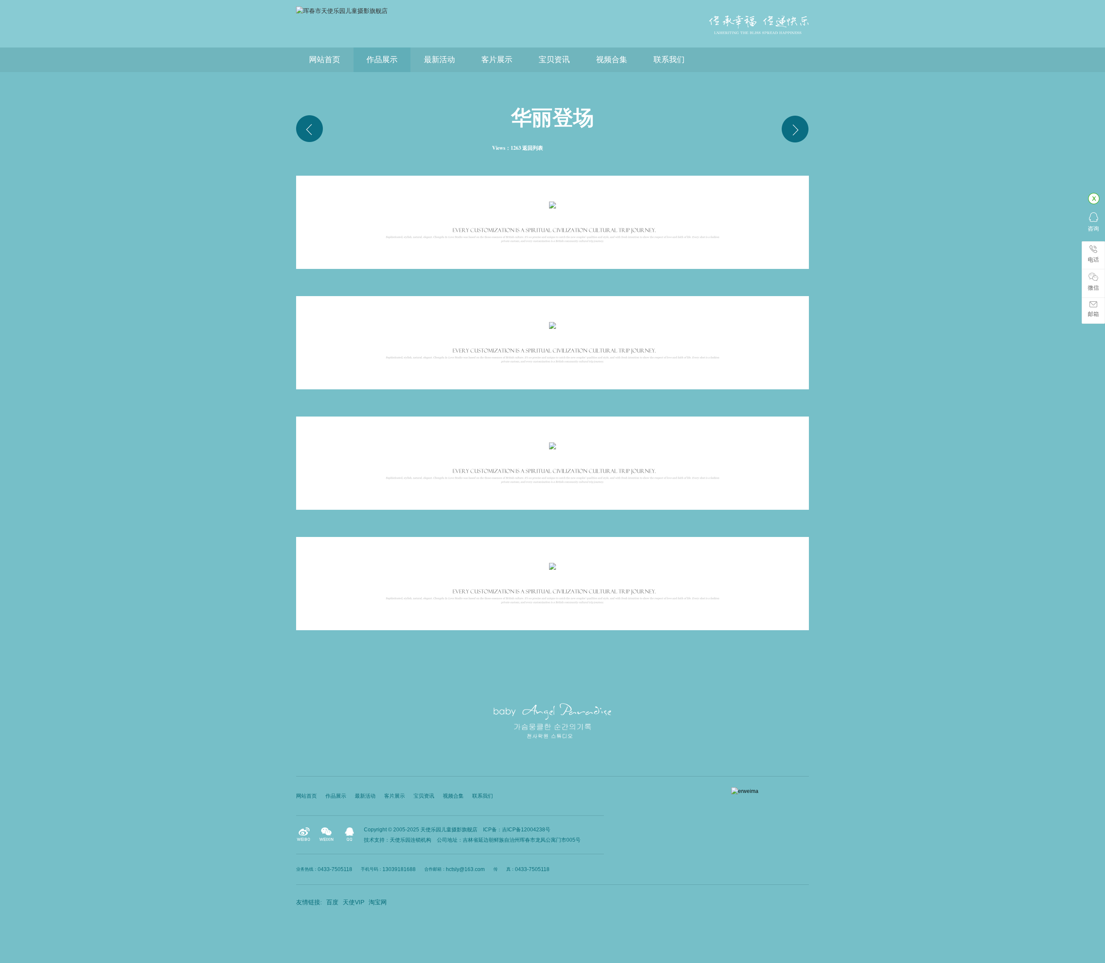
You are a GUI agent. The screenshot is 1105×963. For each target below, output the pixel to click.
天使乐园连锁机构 (410, 840)
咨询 (1093, 228)
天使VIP (353, 902)
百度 (332, 902)
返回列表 (532, 148)
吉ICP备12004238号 (526, 830)
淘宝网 (378, 902)
